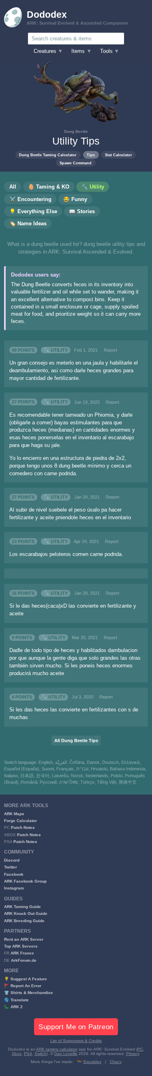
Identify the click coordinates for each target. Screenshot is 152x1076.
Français (65, 768)
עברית (82, 768)
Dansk (93, 762)
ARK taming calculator (56, 1049)
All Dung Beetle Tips (76, 740)
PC (140, 1049)
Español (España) (21, 768)
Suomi (48, 768)
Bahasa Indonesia (127, 768)
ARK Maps (14, 814)
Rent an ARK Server (23, 939)
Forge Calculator (20, 820)
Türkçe (87, 782)
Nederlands (97, 775)
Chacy (116, 1061)
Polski (116, 775)
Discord (11, 860)
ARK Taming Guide (22, 906)
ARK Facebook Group (25, 881)
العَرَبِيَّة (61, 762)
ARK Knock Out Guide (25, 913)
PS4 (28, 1053)
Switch (40, 1053)
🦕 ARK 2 (13, 1007)
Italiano (11, 775)
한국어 (42, 775)
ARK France (22, 953)
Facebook (14, 874)
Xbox (16, 1053)
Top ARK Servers (21, 946)
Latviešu (60, 775)
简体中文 (128, 782)
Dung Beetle (76, 131)
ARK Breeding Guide (24, 921)
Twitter (10, 867)
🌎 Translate (16, 1000)
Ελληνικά (130, 762)
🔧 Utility (56, 350)
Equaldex (92, 1061)
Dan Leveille (65, 1053)
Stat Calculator (118, 155)
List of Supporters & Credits (76, 1040)
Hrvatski (99, 768)
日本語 (27, 775)
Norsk (77, 775)
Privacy (132, 1053)
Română (29, 782)
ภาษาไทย (68, 782)
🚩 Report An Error (22, 986)
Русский (48, 782)
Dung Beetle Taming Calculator (48, 155)
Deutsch (110, 762)
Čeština (76, 762)
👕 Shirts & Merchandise (28, 992)
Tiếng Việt (106, 782)
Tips (91, 155)
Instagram (14, 888)
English (46, 762)
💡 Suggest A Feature (25, 979)
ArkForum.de (23, 960)
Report (110, 350)
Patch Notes (23, 827)
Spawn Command (76, 163)
